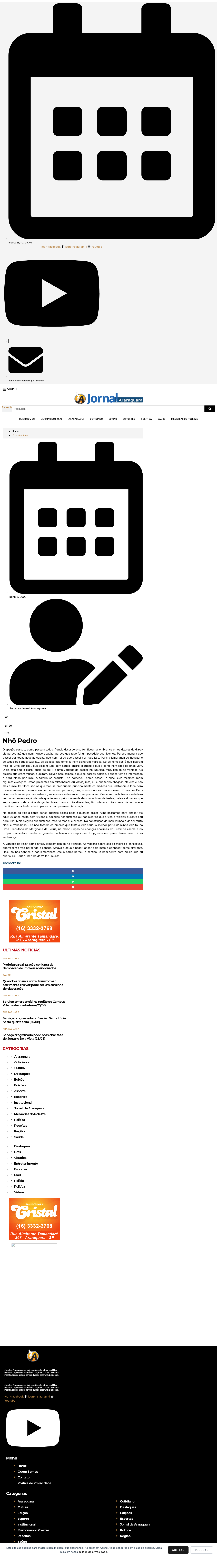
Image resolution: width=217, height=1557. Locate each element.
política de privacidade (92, 1551)
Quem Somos (27, 418)
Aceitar (178, 1550)
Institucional (22, 435)
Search (7, 407)
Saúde (161, 418)
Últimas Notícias (52, 418)
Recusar (202, 1550)
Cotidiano (96, 418)
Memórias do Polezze (184, 418)
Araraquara (76, 418)
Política (146, 418)
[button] (10, 389)
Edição (113, 418)
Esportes (129, 418)
